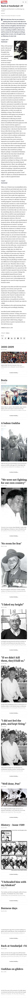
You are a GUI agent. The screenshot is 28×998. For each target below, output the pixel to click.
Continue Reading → (14, 372)
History (3, 13)
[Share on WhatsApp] (15, 338)
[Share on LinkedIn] (11, 338)
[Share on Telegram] (18, 338)
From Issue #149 (13, 15)
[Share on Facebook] (5, 338)
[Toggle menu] (26, 2)
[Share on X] (2, 338)
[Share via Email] (24, 338)
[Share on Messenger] (8, 338)
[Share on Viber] (21, 338)
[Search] (23, 2)
